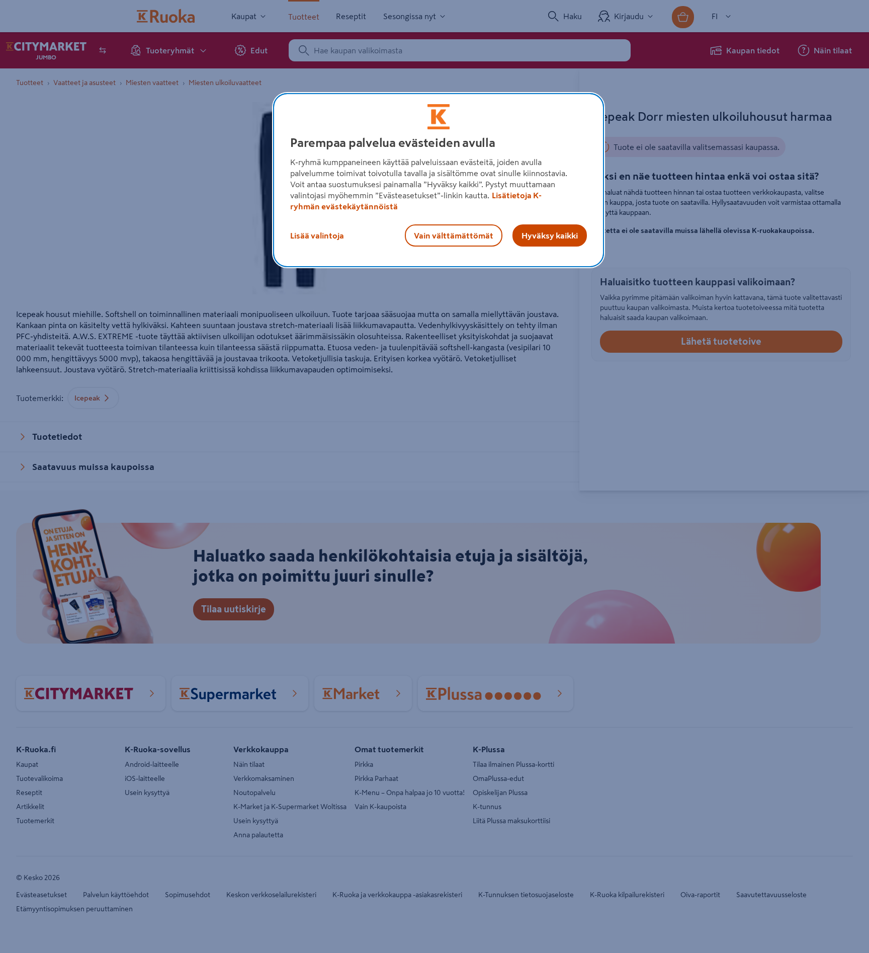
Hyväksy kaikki (550, 235)
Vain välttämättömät (453, 235)
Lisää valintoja (317, 235)
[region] (438, 180)
